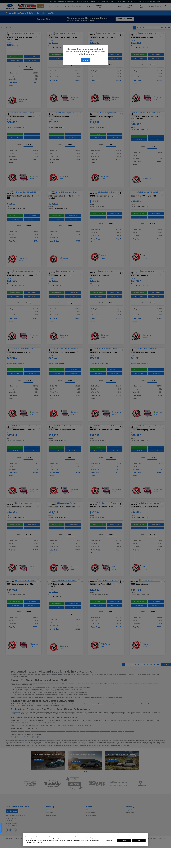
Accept (139, 840)
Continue (85, 60)
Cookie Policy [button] (77, 840)
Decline (124, 840)
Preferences (109, 840)
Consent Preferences (0, 828)
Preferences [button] (39, 842)
